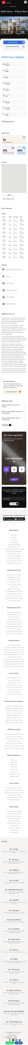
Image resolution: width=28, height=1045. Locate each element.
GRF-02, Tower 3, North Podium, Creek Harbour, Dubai (13, 992)
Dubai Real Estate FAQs (14, 547)
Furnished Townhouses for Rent (14, 631)
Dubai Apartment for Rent (14, 614)
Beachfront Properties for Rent (14, 708)
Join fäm (14, 537)
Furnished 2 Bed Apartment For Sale (14, 650)
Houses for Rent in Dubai (14, 624)
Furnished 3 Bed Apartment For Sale (14, 652)
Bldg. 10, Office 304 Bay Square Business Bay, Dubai (14, 1013)
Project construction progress (14, 816)
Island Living (14, 771)
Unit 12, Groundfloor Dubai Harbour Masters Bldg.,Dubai (14, 891)
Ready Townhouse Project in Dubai (14, 793)
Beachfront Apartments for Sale (14, 720)
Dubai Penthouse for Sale (14, 575)
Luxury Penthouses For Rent (14, 694)
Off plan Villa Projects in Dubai (14, 743)
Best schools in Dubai (14, 818)
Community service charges (14, 811)
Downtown (14, 767)
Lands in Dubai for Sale (14, 600)
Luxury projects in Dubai (14, 795)
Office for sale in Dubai (14, 589)
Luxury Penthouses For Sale (14, 685)
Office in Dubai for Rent (14, 619)
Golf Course (14, 769)
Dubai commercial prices (14, 828)
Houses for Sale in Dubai (14, 584)
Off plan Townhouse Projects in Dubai (14, 748)
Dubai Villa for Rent (14, 617)
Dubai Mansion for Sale (14, 577)
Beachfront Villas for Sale (14, 715)
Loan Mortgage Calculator (14, 556)
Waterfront (14, 764)
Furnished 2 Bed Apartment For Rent (14, 661)
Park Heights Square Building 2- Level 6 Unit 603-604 (14, 902)
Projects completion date (14, 814)
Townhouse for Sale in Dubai (14, 596)
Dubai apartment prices (14, 823)
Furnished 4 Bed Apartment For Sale (14, 654)
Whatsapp (10, 1043)
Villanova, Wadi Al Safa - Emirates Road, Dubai (14, 981)
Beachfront (14, 762)
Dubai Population (14, 832)
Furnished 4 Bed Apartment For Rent (14, 666)
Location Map (14, 542)
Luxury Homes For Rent (14, 692)
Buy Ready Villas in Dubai (14, 593)
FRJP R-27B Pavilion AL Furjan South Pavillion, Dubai (14, 851)
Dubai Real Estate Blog (14, 544)
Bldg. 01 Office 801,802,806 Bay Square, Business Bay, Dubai (14, 861)
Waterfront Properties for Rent (14, 713)
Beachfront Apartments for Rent (14, 722)
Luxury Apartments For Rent (14, 687)
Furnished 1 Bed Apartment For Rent (14, 659)
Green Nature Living (14, 774)
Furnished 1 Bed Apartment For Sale (14, 647)
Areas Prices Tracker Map (14, 558)
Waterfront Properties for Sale (14, 711)
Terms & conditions (13, 1034)
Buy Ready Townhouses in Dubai (14, 598)
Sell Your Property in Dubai (14, 561)
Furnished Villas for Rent (14, 629)
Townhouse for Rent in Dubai (14, 622)
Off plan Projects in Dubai (14, 741)
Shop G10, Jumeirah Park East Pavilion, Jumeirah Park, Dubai (14, 930)
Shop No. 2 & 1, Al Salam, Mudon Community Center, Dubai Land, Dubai (14, 960)
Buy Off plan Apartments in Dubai (14, 734)
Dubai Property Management (14, 551)
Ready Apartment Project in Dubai (14, 790)
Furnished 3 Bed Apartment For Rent (14, 664)
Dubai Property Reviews (14, 800)
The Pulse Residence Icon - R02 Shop (14, 921)
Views (9, 195)
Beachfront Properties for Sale (14, 706)
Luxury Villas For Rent (14, 689)
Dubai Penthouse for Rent (14, 612)
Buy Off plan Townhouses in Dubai (14, 739)
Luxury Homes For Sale (14, 682)
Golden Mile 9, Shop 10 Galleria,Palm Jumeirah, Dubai (14, 971)
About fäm (14, 535)
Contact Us (14, 539)
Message (19, 1043)
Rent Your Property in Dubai (14, 633)
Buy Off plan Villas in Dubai (14, 736)
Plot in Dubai (13, 586)
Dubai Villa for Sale (14, 582)
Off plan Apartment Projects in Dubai (14, 746)
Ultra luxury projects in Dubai (14, 797)
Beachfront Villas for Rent (14, 718)
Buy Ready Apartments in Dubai (14, 591)
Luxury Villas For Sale (14, 680)
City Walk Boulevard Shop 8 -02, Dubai (14, 881)
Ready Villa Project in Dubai (14, 788)
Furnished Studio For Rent (14, 657)
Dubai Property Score (14, 554)
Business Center (14, 776)
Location (4, 162)
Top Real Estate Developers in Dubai (14, 549)
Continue (13, 479)
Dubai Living (14, 760)
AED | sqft (12, 1037)
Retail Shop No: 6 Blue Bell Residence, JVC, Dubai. (14, 1023)
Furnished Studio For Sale (14, 645)
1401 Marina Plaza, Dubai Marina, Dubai (14, 912)
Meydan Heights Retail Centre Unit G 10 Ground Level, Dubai (14, 941)
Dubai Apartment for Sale (14, 579)
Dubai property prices (14, 821)
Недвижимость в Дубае (14, 563)
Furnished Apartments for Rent (14, 626)
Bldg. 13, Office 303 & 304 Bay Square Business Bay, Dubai (14, 871)
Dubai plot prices (14, 830)
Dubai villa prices (14, 825)
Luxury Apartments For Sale (14, 678)
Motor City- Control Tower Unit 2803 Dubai (14, 951)
